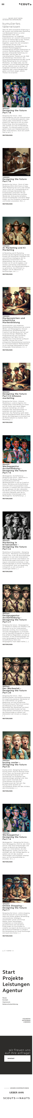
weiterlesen (8, 135)
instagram (26, 1020)
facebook (26, 1019)
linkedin (26, 1022)
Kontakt (5, 1000)
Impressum (6, 1002)
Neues (5, 998)
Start (9, 972)
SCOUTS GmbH (25, 4)
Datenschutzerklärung (10, 1004)
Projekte (13, 978)
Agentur (13, 990)
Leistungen (16, 984)
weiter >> (10, 950)
